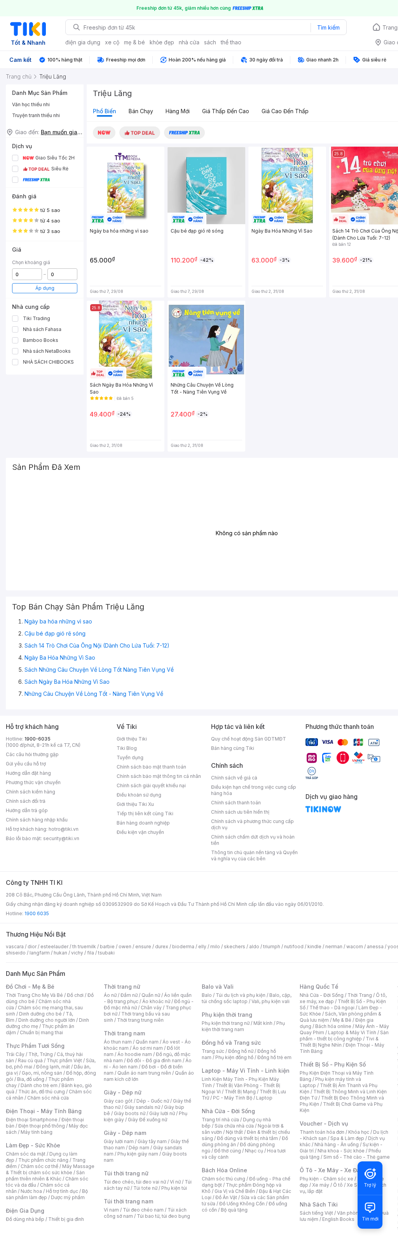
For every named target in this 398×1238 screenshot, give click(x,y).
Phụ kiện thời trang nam (243, 1026)
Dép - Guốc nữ (152, 1101)
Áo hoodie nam (134, 1054)
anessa (375, 946)
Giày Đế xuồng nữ (147, 1119)
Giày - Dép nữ (122, 1092)
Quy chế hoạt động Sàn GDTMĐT (248, 739)
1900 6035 (36, 913)
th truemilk (84, 946)
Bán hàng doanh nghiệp (143, 823)
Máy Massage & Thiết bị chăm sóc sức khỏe (50, 1169)
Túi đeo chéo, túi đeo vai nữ (135, 1182)
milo (215, 946)
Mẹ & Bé (342, 1020)
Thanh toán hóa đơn (322, 1132)
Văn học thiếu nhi (31, 104)
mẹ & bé (134, 42)
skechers (234, 946)
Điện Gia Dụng (25, 1210)
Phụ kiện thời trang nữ (226, 1023)
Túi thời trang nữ (126, 1173)
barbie (107, 946)
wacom (354, 946)
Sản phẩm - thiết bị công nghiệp (344, 1036)
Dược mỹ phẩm (68, 1197)
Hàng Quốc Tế (319, 986)
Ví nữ (175, 1182)
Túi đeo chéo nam (143, 1210)
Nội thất (234, 1132)
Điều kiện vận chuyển (140, 832)
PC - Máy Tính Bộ (232, 1098)
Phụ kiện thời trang (227, 1014)
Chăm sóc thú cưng (223, 1179)
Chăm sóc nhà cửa (48, 1098)
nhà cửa (189, 42)
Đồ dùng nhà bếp (25, 1219)
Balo (207, 995)
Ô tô (338, 1185)
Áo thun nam (118, 1042)
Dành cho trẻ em (39, 1085)
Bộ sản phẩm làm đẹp (47, 1194)
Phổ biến (104, 111)
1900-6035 (37, 739)
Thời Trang (359, 995)
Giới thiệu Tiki (132, 739)
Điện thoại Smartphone (32, 1119)
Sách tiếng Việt (316, 1213)
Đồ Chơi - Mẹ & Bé (30, 986)
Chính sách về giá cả (234, 778)
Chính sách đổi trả (25, 801)
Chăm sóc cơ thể (39, 1166)
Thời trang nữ (122, 986)
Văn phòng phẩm (356, 1213)
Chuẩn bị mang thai (41, 1032)
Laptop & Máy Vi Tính (352, 1032)
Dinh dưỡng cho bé (40, 1014)
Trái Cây (15, 1054)
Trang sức (213, 1051)
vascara (15, 946)
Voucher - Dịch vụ (324, 1123)
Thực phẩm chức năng (43, 1160)
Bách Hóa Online (224, 1170)
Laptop (264, 1098)
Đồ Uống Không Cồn (242, 1203)
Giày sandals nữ (142, 1107)
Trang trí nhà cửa (220, 1119)
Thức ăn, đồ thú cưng (41, 1091)
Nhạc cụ (254, 1151)
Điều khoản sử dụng (139, 795)
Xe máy (320, 1185)
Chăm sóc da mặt (25, 1154)
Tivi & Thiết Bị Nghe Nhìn (339, 1042)
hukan (60, 953)
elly (202, 946)
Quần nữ (150, 995)
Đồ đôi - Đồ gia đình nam (154, 1060)
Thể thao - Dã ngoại (331, 1007)
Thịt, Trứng (40, 1054)
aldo (254, 946)
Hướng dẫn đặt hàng (28, 773)
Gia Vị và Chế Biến (235, 1191)
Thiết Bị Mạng (240, 1091)
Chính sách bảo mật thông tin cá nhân (159, 776)
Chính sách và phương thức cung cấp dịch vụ (252, 824)
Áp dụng (44, 288)
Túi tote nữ (145, 1188)
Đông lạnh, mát (53, 1067)
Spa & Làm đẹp (347, 1138)
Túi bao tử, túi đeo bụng (163, 1216)
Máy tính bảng (36, 1132)
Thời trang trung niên (140, 1020)
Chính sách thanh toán (236, 802)
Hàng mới (178, 111)
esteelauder (54, 946)
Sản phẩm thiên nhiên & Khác (45, 1176)
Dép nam (139, 1147)
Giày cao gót (118, 1101)
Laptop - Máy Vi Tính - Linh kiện (246, 1070)
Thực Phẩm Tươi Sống (35, 1045)
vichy (77, 953)
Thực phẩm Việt (64, 1060)
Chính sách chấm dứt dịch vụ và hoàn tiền (253, 840)
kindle (314, 946)
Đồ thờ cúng (227, 1151)
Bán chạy (141, 111)
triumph (271, 946)
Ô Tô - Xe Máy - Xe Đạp (331, 1170)
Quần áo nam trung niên (144, 1073)
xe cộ (112, 42)
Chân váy (151, 1007)
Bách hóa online (333, 1026)
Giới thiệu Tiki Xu (135, 804)
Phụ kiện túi (174, 1188)
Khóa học (358, 1132)
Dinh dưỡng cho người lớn (46, 1020)
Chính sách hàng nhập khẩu (37, 820)
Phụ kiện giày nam (137, 1154)
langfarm (40, 953)
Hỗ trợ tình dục (62, 1191)
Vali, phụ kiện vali (270, 1001)
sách (210, 42)
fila (90, 953)
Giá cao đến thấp (285, 111)
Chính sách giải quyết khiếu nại (151, 785)
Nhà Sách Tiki (319, 1204)
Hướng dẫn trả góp (27, 810)
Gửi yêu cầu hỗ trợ (26, 764)
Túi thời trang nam (128, 1201)
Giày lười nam (119, 1141)
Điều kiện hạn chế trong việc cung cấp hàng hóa (253, 790)
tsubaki (106, 953)
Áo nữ (110, 995)
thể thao (231, 42)
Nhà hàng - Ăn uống (336, 1144)
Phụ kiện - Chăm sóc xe (326, 1179)
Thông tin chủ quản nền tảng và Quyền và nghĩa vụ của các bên (254, 855)
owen (125, 946)
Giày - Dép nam (125, 1132)
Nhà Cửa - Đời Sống (228, 1111)
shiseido (16, 953)
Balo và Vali (218, 986)
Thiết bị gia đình (66, 1219)
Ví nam (111, 1210)
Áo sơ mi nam (148, 1048)
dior (32, 946)
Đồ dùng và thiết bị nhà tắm (247, 1138)
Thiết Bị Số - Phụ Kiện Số (333, 1064)
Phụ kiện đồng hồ (234, 1057)
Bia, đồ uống (30, 1079)
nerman (333, 946)
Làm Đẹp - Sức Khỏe (33, 1145)
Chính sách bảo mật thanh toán (151, 767)
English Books (338, 1219)
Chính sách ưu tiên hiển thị (240, 812)
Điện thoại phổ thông (41, 1126)
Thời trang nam (124, 1033)
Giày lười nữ (162, 1113)
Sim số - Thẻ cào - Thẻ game (356, 1157)
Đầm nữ (129, 995)
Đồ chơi (75, 995)
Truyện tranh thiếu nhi (36, 115)
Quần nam (147, 1042)
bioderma (183, 946)
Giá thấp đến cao (225, 111)
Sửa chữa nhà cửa (234, 1126)
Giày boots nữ (129, 1113)
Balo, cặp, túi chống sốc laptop (247, 998)
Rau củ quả (30, 1060)
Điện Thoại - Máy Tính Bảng (44, 1111)
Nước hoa (31, 1191)
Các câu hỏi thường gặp (32, 754)
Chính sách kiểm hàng (30, 792)
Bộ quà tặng (234, 1210)
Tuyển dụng (130, 757)
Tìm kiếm (328, 27)
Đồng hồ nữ (240, 1051)
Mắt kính (262, 1023)
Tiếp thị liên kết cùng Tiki (145, 813)
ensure (143, 946)
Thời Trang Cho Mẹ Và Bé (34, 995)
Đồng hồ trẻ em (274, 1057)
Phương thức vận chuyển (33, 782)
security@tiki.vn (61, 838)
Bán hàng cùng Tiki (232, 748)
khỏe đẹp (162, 42)
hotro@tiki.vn (64, 829)
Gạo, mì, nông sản (42, 1073)
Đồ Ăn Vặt (226, 1197)
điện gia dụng (82, 42)
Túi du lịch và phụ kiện (240, 995)
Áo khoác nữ (156, 1001)
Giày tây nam (152, 1141)
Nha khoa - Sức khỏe (341, 1151)
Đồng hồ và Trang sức (231, 1042)
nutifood (294, 946)
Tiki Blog (127, 748)
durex (161, 946)
